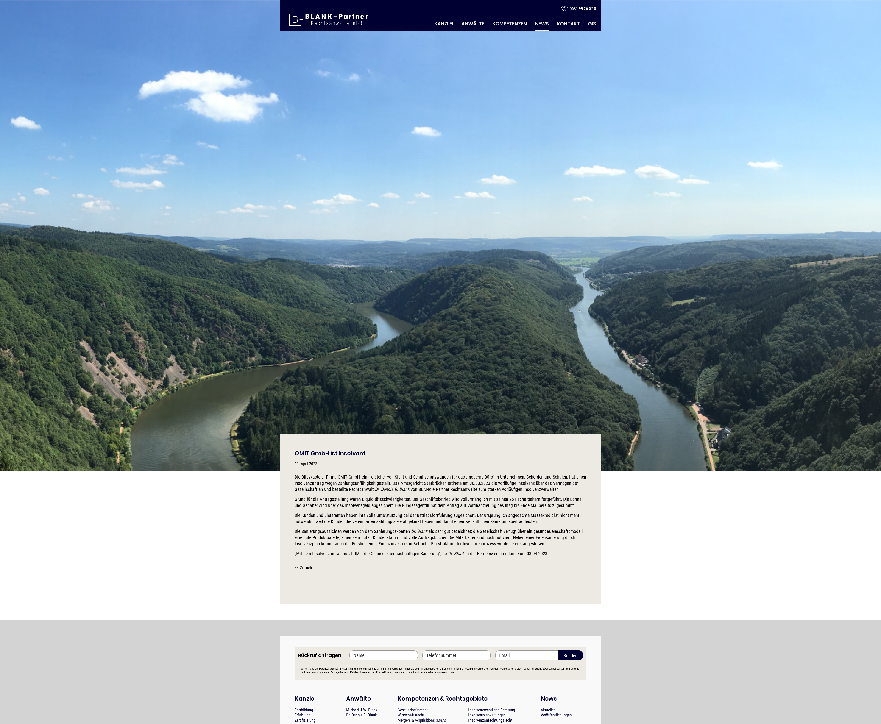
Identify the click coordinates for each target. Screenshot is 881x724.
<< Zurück (303, 568)
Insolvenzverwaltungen (487, 715)
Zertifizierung (305, 720)
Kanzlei (444, 23)
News (542, 23)
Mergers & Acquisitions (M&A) (422, 720)
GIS (592, 23)
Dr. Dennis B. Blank (361, 715)
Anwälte (472, 23)
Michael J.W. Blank (361, 709)
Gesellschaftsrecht (413, 709)
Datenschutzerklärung (331, 668)
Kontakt (568, 23)
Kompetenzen (510, 23)
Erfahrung (303, 715)
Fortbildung (304, 709)
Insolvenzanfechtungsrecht (490, 720)
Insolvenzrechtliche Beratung (491, 709)
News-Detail (328, 20)
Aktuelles (548, 709)
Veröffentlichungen (556, 715)
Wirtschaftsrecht (411, 715)
